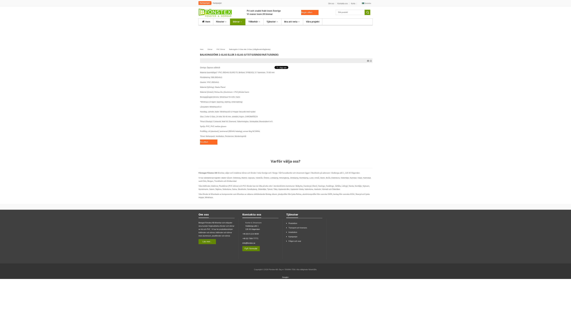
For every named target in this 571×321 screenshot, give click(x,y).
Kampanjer (217, 3)
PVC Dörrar (221, 49)
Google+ (285, 277)
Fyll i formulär (251, 248)
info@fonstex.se (248, 243)
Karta (353, 4)
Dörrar (210, 49)
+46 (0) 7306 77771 (250, 238)
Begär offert (306, 12)
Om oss (331, 4)
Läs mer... (207, 241)
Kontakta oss (342, 4)
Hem (201, 49)
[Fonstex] (215, 12)
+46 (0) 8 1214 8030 (250, 234)
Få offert (204, 142)
